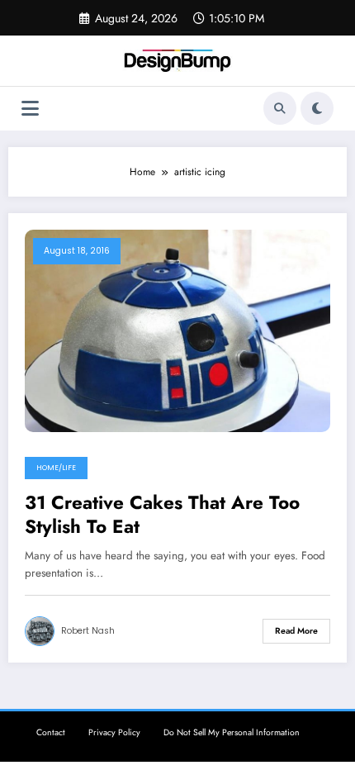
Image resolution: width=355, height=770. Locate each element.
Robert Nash (88, 631)
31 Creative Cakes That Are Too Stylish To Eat (162, 515)
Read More (296, 631)
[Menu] (30, 108)
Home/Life (56, 468)
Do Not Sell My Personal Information (231, 732)
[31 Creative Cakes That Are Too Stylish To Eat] (177, 329)
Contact (50, 732)
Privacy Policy (114, 732)
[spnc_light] (317, 108)
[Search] (279, 108)
